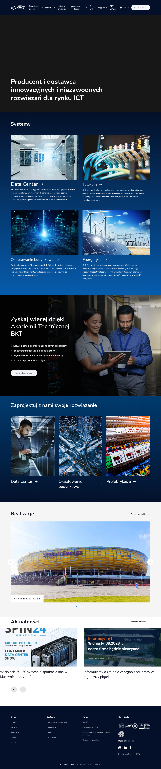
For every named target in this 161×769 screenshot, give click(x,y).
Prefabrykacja (118, 481)
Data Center (24, 184)
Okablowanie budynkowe (32, 259)
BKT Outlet (112, 7)
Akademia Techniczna (75, 7)
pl (125, 7)
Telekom (90, 184)
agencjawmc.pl (94, 764)
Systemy (49, 7)
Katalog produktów (63, 7)
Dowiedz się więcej (24, 373)
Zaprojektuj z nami (34, 7)
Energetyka (92, 259)
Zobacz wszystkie (138, 514)
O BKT (91, 7)
